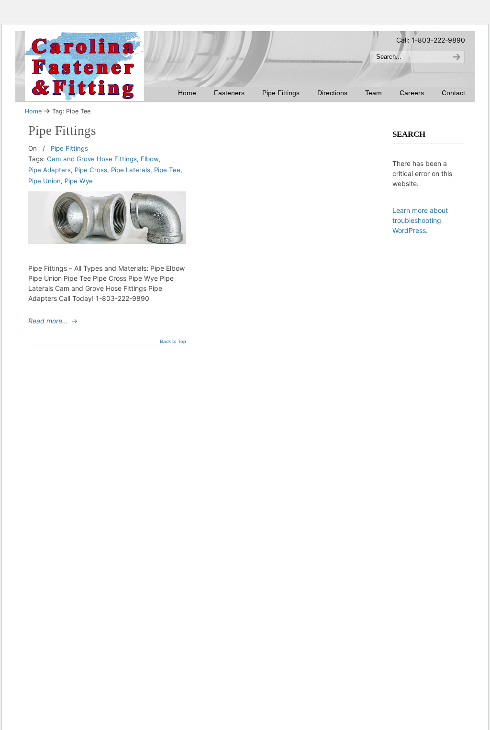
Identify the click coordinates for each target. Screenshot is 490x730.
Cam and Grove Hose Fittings (92, 159)
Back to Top (173, 341)
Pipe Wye (79, 181)
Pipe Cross (91, 170)
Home (33, 111)
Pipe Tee (167, 170)
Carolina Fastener (84, 66)
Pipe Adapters (49, 170)
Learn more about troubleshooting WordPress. (420, 220)
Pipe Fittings (62, 130)
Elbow (150, 159)
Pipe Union (44, 181)
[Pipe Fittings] (107, 241)
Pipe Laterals (130, 170)
